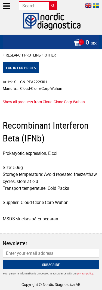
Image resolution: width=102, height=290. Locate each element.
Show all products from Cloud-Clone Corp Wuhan (44, 101)
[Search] (53, 6)
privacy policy (85, 273)
